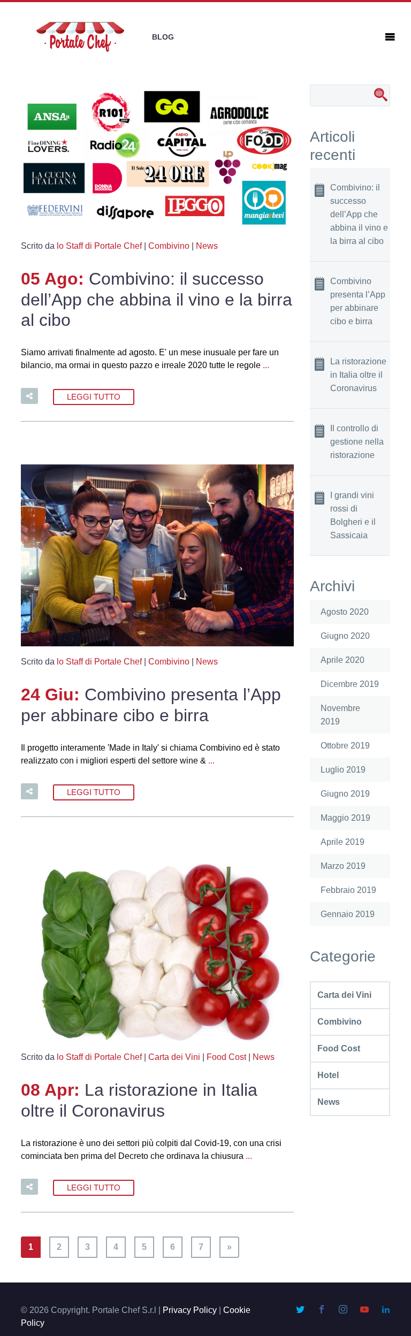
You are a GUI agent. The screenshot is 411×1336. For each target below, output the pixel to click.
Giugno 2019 (345, 793)
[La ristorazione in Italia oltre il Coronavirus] (157, 952)
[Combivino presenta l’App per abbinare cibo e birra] (157, 557)
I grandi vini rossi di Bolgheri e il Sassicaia (353, 515)
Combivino (168, 245)
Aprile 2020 (342, 660)
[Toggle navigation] (390, 36)
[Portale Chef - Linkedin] (386, 1310)
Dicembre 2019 (350, 684)
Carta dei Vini (174, 1057)
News (207, 245)
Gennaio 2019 (348, 914)
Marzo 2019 (343, 866)
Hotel (328, 1075)
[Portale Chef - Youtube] (365, 1310)
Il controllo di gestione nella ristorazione (357, 442)
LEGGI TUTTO (93, 396)
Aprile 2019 (342, 841)
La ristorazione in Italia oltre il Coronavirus (358, 375)
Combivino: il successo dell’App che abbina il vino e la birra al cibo (156, 299)
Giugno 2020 (345, 635)
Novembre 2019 (340, 715)
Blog (163, 37)
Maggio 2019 (345, 817)
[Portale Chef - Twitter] (301, 1310)
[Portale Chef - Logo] (80, 37)
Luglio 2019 (343, 769)
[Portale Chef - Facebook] (322, 1310)
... (266, 365)
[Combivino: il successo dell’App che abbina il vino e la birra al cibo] (157, 159)
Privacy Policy (190, 1310)
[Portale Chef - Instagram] (344, 1310)
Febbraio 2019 (348, 890)
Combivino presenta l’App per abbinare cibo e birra (357, 301)
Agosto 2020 (345, 611)
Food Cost (226, 1057)
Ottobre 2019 (345, 745)
